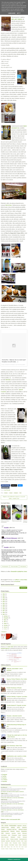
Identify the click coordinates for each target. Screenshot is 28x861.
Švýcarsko (22, 848)
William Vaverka (4, 793)
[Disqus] (14, 544)
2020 (4, 605)
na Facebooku (17, 581)
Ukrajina (10, 848)
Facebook (3, 778)
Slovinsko (18, 841)
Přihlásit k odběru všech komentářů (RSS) (10, 819)
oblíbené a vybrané (23, 829)
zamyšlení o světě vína (11, 829)
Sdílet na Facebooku (5, 485)
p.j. (1, 805)
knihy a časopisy (4, 837)
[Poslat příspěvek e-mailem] (10, 490)
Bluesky (20, 485)
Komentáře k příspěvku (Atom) (19, 571)
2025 (4, 596)
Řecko (20, 843)
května (5, 629)
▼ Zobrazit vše (3, 631)
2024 (4, 598)
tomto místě (10, 646)
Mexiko (7, 848)
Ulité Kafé (8, 379)
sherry (19, 835)
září (5, 621)
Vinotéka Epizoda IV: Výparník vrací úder (16, 705)
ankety (19, 833)
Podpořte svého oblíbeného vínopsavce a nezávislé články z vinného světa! (14, 497)
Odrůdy (8, 846)
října (5, 620)
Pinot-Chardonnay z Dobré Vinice (14, 745)
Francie (2, 829)
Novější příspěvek (5, 566)
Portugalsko (24, 843)
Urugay (15, 848)
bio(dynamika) (12, 825)
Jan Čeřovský (7, 490)
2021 (4, 603)
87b (14, 846)
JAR (5, 846)
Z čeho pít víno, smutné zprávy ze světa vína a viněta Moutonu (12, 797)
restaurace (16, 492)
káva (2, 846)
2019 (4, 607)
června (5, 627)
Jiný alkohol (3, 835)
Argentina (6, 844)
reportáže (14, 833)
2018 (4, 609)
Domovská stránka (14, 566)
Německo (12, 831)
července (6, 625)
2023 (4, 599)
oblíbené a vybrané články (21, 579)
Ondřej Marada (4, 799)
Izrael (26, 846)
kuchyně (3, 841)
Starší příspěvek (23, 566)
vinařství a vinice (5, 827)
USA (2, 843)
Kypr (2, 844)
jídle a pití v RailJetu (17, 19)
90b (17, 846)
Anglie (25, 841)
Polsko (20, 844)
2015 (4, 614)
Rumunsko (25, 844)
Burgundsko (24, 831)
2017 (4, 610)
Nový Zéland (11, 844)
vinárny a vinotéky (14, 839)
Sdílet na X (14, 485)
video (10, 843)
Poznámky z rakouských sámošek (14, 716)
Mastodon (4, 781)
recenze (11, 492)
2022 (4, 601)
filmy (8, 839)
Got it (18, 13)
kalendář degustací (5, 648)
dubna (5, 630)
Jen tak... (6, 492)
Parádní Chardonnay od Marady (14, 688)
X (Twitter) (4, 779)
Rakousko (25, 833)
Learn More (11, 13)
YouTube (3, 776)
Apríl (22, 846)
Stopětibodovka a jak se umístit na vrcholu (16, 756)
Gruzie (16, 844)
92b (19, 846)
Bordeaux (8, 833)
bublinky (13, 827)
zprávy (18, 827)
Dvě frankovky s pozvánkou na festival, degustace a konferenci (12, 791)
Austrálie (6, 843)
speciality (8, 841)
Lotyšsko (2, 848)
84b (11, 846)
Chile (22, 841)
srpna (5, 623)
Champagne (14, 835)
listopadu (6, 618)
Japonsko (3, 839)
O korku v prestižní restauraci (6, 816)
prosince (6, 616)
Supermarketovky (23, 839)
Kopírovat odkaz (5, 487)
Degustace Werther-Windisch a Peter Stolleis (17, 679)
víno (20, 492)
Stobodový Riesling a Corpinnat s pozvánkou (17, 696)
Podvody (25, 837)
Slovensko (13, 841)
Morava (18, 831)
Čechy (19, 837)
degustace (19, 825)
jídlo (9, 835)
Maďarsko (13, 837)
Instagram (4, 774)
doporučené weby (5, 831)
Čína (18, 848)
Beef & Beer (9, 205)
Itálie (2, 833)
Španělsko (24, 827)
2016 (4, 612)
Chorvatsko (15, 843)
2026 (4, 594)
